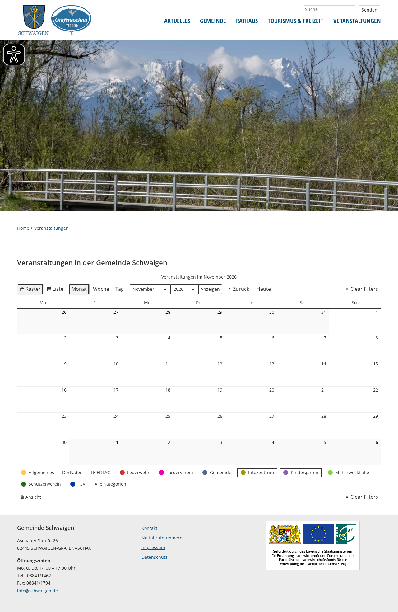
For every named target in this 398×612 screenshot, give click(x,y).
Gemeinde (213, 21)
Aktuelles (177, 21)
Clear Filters (364, 288)
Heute (264, 288)
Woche (101, 288)
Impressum (153, 547)
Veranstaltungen (357, 21)
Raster (30, 290)
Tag (119, 288)
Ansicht (32, 498)
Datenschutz (154, 557)
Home (23, 228)
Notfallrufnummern (162, 538)
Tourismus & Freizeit (295, 21)
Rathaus (247, 21)
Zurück (241, 288)
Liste (55, 290)
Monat (79, 288)
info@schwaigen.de (37, 591)
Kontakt (149, 528)
